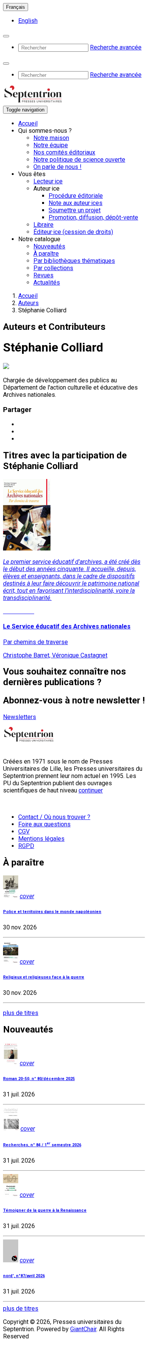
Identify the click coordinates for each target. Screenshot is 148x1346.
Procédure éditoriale (76, 195)
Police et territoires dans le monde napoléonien (52, 911)
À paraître (46, 253)
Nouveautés (49, 246)
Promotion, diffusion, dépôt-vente (93, 217)
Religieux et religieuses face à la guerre (43, 977)
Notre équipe (50, 145)
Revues (43, 275)
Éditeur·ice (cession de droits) (73, 231)
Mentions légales (41, 838)
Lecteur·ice (48, 181)
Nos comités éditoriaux (64, 152)
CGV (24, 831)
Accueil (28, 123)
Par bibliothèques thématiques (74, 260)
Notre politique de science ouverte (79, 159)
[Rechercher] (6, 36)
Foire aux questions (44, 824)
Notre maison (51, 138)
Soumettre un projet (75, 210)
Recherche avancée (116, 47)
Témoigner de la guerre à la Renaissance (45, 1210)
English (28, 20)
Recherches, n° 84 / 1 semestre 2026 (42, 1144)
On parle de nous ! (57, 166)
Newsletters (19, 717)
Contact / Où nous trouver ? (54, 817)
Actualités (46, 282)
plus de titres (20, 1013)
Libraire (43, 224)
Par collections (53, 268)
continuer (91, 790)
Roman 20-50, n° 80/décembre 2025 (39, 1078)
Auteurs (28, 303)
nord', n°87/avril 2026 (24, 1275)
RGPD (26, 846)
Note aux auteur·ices (75, 203)
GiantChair (83, 1329)
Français (15, 7)
